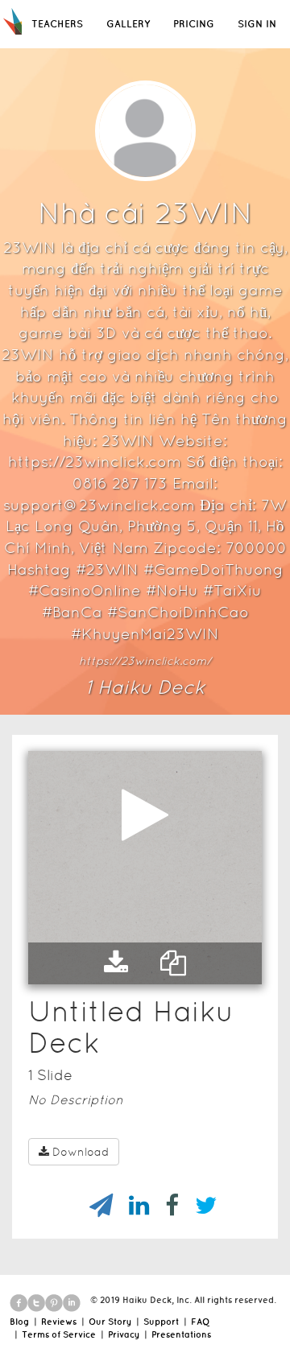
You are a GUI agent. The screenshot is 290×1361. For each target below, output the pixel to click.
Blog (19, 1321)
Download (80, 1151)
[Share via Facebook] (164, 1205)
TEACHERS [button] (57, 24)
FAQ (200, 1321)
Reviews (59, 1321)
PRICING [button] (193, 24)
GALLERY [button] (128, 24)
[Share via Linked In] (131, 1205)
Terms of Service (59, 1334)
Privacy (123, 1334)
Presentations (181, 1334)
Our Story (110, 1321)
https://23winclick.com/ (145, 660)
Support (161, 1321)
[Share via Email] (93, 1205)
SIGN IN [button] (257, 24)
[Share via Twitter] (198, 1205)
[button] (116, 963)
